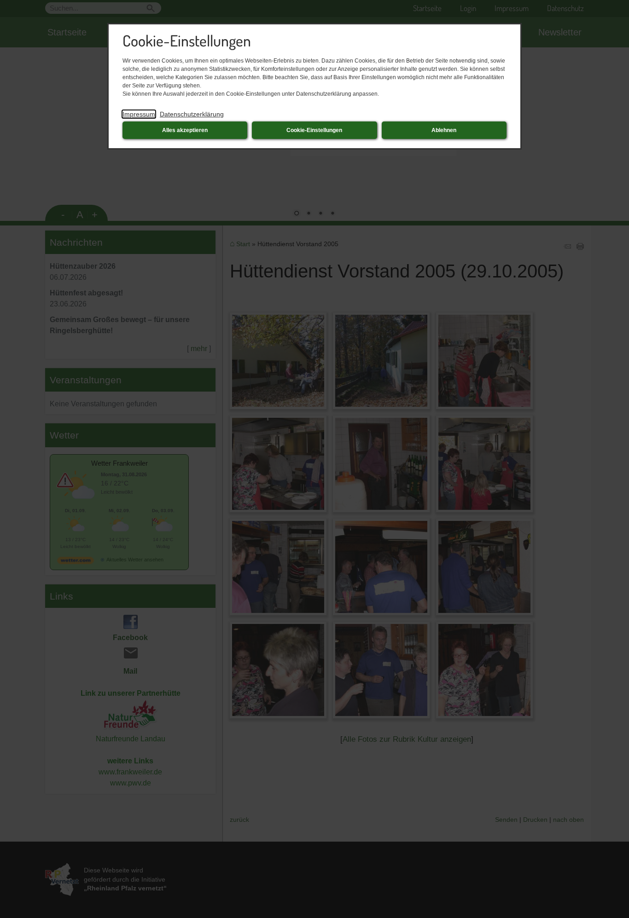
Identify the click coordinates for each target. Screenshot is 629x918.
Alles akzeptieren (185, 130)
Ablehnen (443, 130)
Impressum (138, 114)
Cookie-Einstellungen (314, 130)
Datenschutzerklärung (192, 114)
